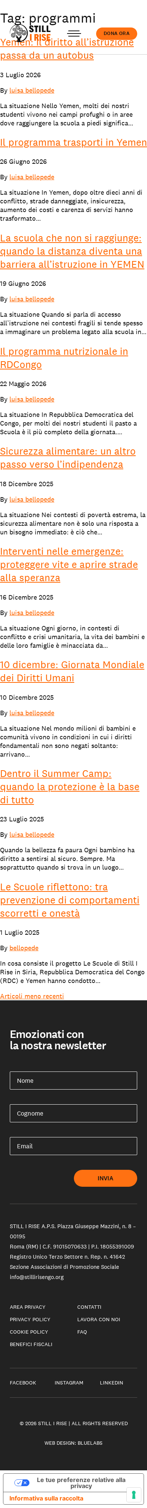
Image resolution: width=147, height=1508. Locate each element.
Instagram (69, 1382)
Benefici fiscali (31, 1344)
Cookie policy (29, 1331)
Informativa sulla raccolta (46, 1498)
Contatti (89, 1306)
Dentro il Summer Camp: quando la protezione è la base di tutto (69, 786)
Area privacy (28, 1306)
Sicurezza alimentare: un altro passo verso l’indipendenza (68, 457)
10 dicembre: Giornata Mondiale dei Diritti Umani (72, 671)
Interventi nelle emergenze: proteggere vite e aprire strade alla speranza (69, 564)
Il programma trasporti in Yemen (73, 142)
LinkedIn (111, 1382)
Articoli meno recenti (32, 996)
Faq (82, 1331)
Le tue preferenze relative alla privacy (81, 1483)
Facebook (23, 1382)
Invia (106, 1178)
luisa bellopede (31, 90)
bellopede (23, 947)
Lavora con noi (98, 1319)
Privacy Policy (30, 1319)
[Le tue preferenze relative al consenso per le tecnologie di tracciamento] (134, 1495)
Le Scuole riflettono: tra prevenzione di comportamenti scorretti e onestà (69, 900)
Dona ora (117, 33)
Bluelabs (90, 1442)
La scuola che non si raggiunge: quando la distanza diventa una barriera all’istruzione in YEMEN (72, 251)
